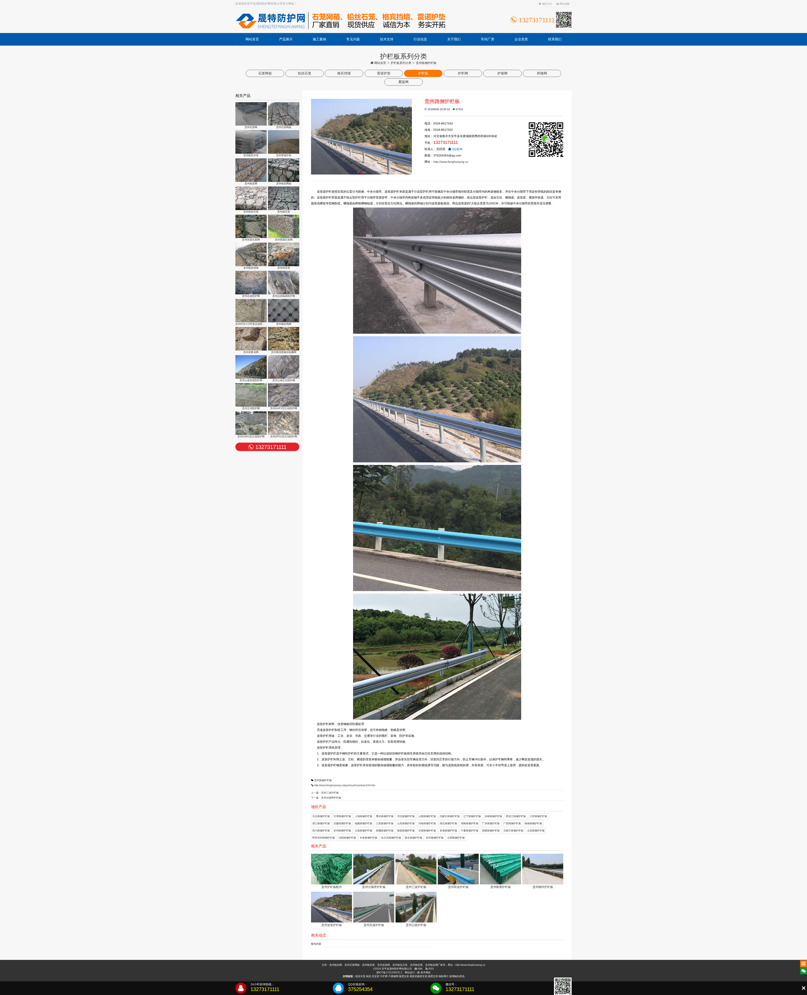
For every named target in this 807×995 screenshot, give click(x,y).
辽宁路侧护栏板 (472, 816)
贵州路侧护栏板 (323, 780)
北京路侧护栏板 (321, 816)
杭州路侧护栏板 (435, 837)
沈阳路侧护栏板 (347, 837)
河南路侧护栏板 (427, 823)
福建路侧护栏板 (363, 823)
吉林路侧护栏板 (493, 816)
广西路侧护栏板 (512, 823)
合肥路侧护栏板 (456, 837)
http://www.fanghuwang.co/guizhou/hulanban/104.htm (344, 785)
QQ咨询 (456, 149)
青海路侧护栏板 (448, 830)
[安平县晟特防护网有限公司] (340, 20)
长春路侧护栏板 (368, 837)
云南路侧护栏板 (363, 830)
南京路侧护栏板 (413, 837)
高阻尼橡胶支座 (418, 976)
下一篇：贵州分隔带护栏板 (326, 797)
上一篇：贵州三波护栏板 (325, 792)
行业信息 (420, 39)
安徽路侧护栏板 (342, 823)
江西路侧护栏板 (385, 823)
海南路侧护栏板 (533, 823)
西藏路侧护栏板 (385, 830)
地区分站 (546, 3)
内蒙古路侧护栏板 (450, 816)
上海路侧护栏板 (363, 816)
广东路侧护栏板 (491, 823)
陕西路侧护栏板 (406, 830)
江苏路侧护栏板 (538, 816)
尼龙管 (375, 976)
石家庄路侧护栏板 (513, 830)
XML (420, 968)
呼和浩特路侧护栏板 (323, 837)
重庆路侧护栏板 (385, 816)
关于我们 (454, 39)
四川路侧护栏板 (321, 830)
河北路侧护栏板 (406, 816)
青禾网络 (425, 972)
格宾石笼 (360, 976)
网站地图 (564, 3)
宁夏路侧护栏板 (470, 830)
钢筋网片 (444, 976)
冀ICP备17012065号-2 (389, 972)
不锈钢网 (393, 976)
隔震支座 (404, 976)
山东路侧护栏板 (406, 823)
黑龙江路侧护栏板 (516, 816)
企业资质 (521, 39)
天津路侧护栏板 (342, 816)
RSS (431, 968)
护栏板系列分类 (401, 63)
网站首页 (252, 39)
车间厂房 (487, 39)
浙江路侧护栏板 (321, 823)
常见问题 (353, 39)
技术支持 (386, 39)
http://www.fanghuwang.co (450, 161)
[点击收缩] (803, 988)
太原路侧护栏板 (536, 830)
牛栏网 (384, 976)
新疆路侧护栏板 (491, 830)
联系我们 (555, 39)
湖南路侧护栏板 (470, 823)
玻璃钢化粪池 (456, 976)
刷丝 (368, 976)
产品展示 (286, 39)
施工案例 (319, 39)
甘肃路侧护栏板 (427, 830)
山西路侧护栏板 (427, 816)
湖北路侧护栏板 (448, 823)
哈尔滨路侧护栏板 (391, 837)
